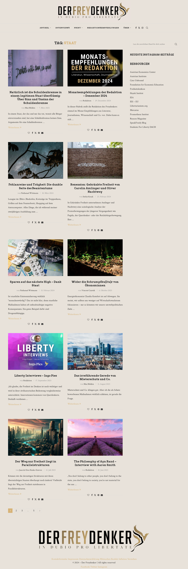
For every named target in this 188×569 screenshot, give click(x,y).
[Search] (147, 28)
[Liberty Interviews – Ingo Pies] (35, 351)
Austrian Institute (138, 76)
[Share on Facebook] (32, 133)
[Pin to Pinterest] (39, 133)
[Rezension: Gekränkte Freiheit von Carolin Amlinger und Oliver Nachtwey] (95, 160)
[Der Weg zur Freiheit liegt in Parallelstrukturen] (35, 437)
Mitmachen (105, 559)
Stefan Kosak (88, 196)
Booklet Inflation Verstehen (124, 559)
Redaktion (87, 100)
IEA (132, 97)
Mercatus (134, 110)
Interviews (62, 28)
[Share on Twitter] (36, 133)
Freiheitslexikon (137, 89)
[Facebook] (136, 28)
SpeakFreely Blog (138, 122)
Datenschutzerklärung (89, 559)
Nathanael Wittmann (29, 193)
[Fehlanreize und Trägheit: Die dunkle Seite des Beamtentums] (35, 160)
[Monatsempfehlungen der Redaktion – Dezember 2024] (95, 68)
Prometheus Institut (139, 114)
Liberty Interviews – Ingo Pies (35, 375)
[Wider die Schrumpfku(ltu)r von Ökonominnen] (95, 257)
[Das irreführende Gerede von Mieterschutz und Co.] (95, 351)
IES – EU (134, 101)
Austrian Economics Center (143, 72)
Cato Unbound (137, 80)
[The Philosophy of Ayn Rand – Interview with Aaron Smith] (95, 437)
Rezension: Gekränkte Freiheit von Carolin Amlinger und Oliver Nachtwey (95, 188)
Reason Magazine (138, 118)
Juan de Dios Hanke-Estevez (30, 470)
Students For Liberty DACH (143, 127)
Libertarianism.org (138, 105)
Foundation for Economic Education (146, 84)
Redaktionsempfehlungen (103, 28)
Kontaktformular (60, 559)
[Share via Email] (42, 133)
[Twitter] (139, 28)
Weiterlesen (13, 127)
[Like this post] (29, 133)
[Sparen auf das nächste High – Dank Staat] (35, 257)
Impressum (73, 559)
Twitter (93, 566)
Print (77, 28)
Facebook (85, 566)
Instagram (102, 566)
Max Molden (30, 108)
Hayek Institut (136, 93)
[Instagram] (142, 28)
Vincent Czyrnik (88, 290)
